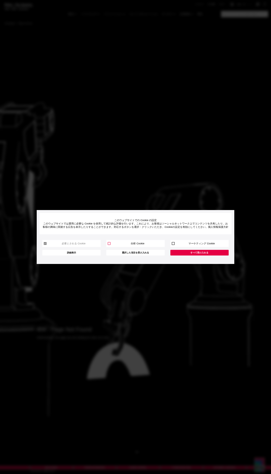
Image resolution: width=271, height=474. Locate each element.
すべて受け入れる (199, 252)
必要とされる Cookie (74, 243)
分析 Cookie (137, 243)
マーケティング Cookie (201, 243)
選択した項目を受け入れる (135, 252)
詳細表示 (71, 252)
